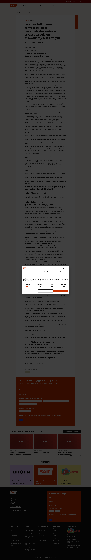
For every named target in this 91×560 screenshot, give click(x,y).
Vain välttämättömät (45, 290)
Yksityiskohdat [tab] (45, 271)
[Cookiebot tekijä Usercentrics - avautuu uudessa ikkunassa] (63, 268)
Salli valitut (30, 290)
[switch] (39, 286)
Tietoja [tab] (61, 271)
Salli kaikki (61, 290)
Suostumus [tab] (30, 271)
